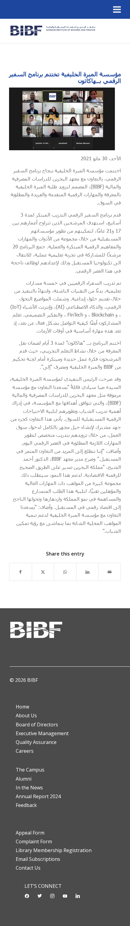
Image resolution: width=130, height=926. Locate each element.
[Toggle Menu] (117, 9)
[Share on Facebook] (20, 572)
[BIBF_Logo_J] (54, 31)
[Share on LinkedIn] (87, 572)
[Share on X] (43, 572)
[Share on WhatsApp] (65, 572)
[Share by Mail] (110, 572)
